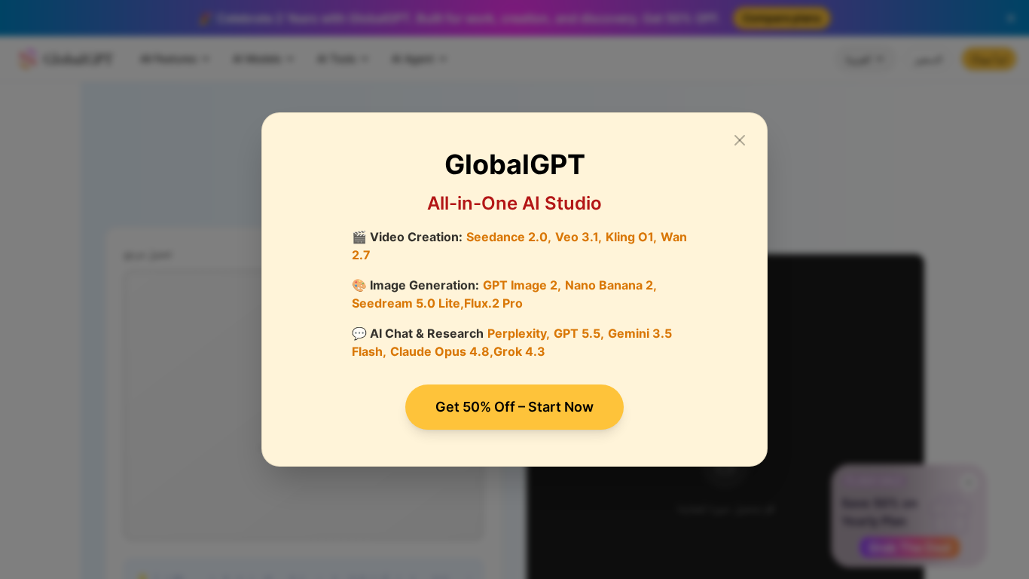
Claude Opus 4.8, (441, 351)
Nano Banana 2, (611, 285)
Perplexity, (518, 333)
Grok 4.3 (519, 351)
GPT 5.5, (579, 333)
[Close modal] (740, 140)
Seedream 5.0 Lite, (408, 303)
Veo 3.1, (578, 236)
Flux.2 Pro (493, 303)
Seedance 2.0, (508, 236)
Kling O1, (631, 236)
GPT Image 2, (522, 285)
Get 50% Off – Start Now (514, 407)
